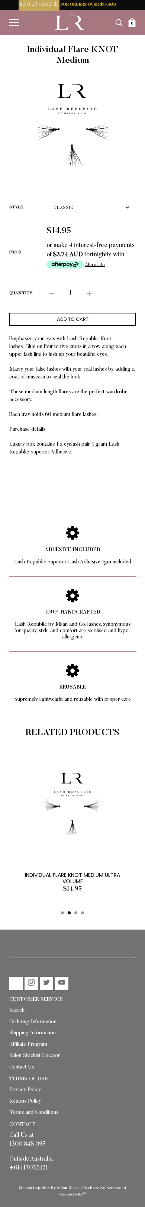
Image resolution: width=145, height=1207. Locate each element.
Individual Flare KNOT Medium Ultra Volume (72, 878)
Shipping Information (32, 1033)
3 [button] (75, 912)
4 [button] (82, 912)
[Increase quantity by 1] (89, 294)
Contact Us (21, 1067)
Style (16, 207)
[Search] (119, 23)
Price (15, 252)
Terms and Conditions (33, 1112)
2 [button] (69, 912)
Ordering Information (33, 1022)
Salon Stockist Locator (34, 1055)
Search (17, 1010)
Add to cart (72, 319)
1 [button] (62, 912)
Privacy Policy (25, 1090)
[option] (72, 126)
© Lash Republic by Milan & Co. (49, 1188)
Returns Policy (25, 1101)
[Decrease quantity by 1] (51, 294)
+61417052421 (28, 1168)
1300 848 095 (27, 1144)
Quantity (20, 293)
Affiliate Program (28, 1044)
